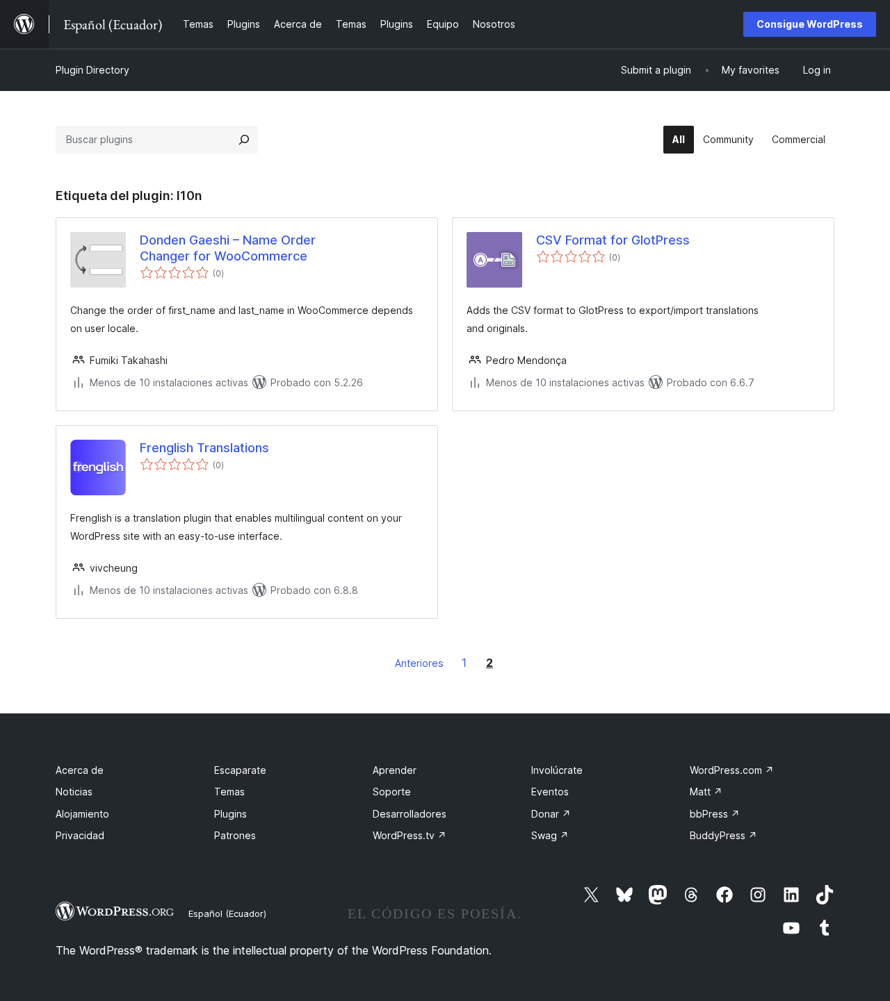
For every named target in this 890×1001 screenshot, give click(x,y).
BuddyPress (723, 835)
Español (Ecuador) (227, 913)
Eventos (550, 791)
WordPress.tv (409, 835)
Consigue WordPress (809, 24)
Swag (550, 835)
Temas (229, 791)
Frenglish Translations (204, 447)
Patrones (235, 835)
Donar (551, 814)
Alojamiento (82, 814)
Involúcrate (557, 770)
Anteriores (419, 663)
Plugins (230, 814)
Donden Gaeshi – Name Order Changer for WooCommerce (228, 248)
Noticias (74, 791)
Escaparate (240, 770)
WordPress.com (732, 770)
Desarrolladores (409, 814)
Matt (706, 791)
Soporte (392, 791)
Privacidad (80, 835)
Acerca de (80, 770)
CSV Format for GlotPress (613, 240)
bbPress (715, 814)
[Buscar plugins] (244, 140)
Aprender (394, 770)
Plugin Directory (92, 70)
